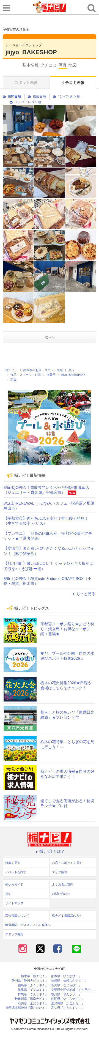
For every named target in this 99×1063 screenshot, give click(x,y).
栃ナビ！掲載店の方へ (67, 915)
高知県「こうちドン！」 (67, 1007)
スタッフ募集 (14, 934)
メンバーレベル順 (28, 102)
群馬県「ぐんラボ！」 (33, 994)
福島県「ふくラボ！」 (33, 985)
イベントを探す (15, 872)
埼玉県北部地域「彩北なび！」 (27, 1007)
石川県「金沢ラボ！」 (33, 1003)
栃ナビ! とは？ (52, 851)
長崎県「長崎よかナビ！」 (69, 980)
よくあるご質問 (62, 884)
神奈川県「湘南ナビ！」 (31, 998)
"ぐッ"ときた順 (69, 96)
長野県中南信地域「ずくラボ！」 (74, 989)
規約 (8, 893)
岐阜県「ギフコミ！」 (33, 989)
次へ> (49, 337)
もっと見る (85, 593)
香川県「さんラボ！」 (66, 994)
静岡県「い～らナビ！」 (67, 998)
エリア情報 (59, 872)
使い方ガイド (14, 884)
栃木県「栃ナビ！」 (34, 976)
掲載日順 (39, 96)
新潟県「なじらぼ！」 (66, 985)
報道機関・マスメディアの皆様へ (28, 925)
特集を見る (12, 862)
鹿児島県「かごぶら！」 (67, 1003)
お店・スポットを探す (67, 862)
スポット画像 (26, 82)
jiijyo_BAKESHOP (31, 52)
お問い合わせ (61, 893)
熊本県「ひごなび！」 (66, 976)
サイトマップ (14, 903)
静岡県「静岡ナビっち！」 (30, 980)
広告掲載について (17, 915)
